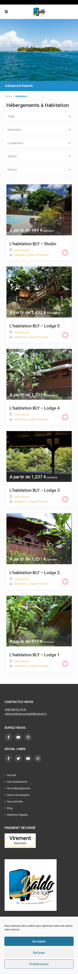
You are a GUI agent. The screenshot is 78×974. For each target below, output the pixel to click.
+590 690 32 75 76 (15, 709)
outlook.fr (41, 713)
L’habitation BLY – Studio (33, 244)
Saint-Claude (21, 250)
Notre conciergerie (18, 794)
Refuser (39, 953)
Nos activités (15, 801)
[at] (33, 713)
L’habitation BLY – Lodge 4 (34, 408)
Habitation (20, 254)
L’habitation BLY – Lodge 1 (34, 655)
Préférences (39, 964)
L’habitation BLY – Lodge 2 (34, 572)
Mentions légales (17, 814)
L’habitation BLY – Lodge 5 (34, 326)
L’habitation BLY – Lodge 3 (34, 490)
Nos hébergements (18, 788)
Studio (31, 254)
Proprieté (43, 254)
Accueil (11, 775)
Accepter (39, 941)
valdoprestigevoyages (18, 713)
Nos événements (17, 781)
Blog (10, 808)
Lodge (31, 337)
